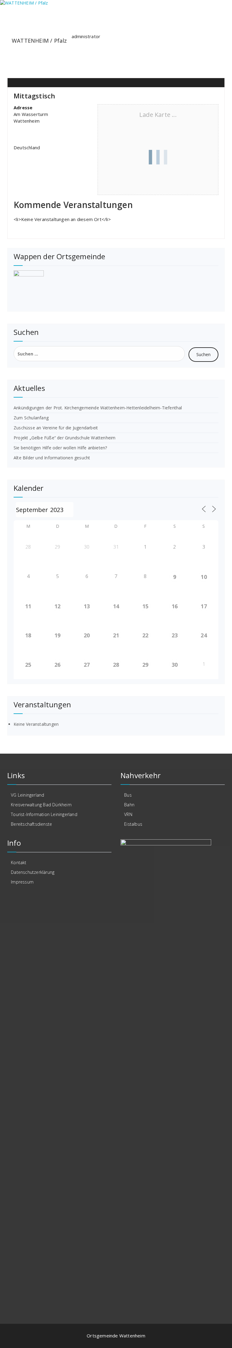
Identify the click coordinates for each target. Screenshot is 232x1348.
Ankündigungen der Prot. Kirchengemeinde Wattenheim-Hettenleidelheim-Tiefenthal (98, 408)
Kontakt (18, 862)
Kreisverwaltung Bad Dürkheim (41, 805)
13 (87, 606)
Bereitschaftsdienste (31, 824)
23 (175, 635)
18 (28, 635)
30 (175, 664)
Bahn (129, 805)
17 (204, 606)
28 (116, 664)
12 (57, 606)
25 (28, 664)
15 (145, 606)
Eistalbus (133, 824)
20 (87, 635)
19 (57, 635)
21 (116, 635)
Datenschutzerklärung (32, 872)
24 (204, 635)
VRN (128, 814)
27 (87, 664)
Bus (128, 795)
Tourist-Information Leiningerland (44, 814)
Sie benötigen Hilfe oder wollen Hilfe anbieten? (60, 448)
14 (116, 606)
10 (204, 576)
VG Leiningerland (27, 795)
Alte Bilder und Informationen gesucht (52, 458)
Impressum (22, 882)
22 (145, 635)
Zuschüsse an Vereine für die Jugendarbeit (56, 428)
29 (145, 664)
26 (57, 664)
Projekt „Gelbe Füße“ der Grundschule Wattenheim (64, 438)
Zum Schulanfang (31, 418)
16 (175, 606)
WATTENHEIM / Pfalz (39, 40)
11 (28, 606)
